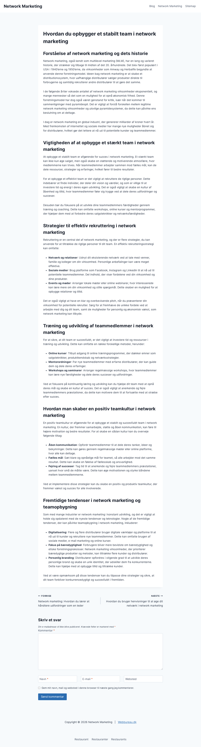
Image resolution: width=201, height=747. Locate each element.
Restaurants (118, 739)
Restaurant (81, 739)
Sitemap (190, 6)
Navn (44, 679)
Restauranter (100, 739)
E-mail (87, 679)
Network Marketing (170, 6)
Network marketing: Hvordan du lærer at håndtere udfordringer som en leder (63, 601)
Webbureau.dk (127, 722)
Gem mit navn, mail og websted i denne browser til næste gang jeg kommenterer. (88, 687)
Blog (152, 6)
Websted (131, 679)
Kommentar (46, 630)
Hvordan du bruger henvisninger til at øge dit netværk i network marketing (134, 601)
